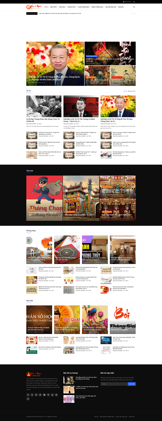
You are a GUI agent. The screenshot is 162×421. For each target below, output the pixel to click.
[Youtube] (44, 394)
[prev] (132, 13)
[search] (134, 6)
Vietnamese (127, 1)
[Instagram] (36, 394)
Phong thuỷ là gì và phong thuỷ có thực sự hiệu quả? (124, 268)
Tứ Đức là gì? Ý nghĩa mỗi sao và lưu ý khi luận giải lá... (49, 143)
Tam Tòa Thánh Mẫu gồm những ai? (116, 215)
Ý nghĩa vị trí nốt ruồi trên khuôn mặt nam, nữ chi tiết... (87, 387)
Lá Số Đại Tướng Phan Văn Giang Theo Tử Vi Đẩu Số (43, 120)
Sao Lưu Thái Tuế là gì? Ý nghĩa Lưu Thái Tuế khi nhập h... (86, 133)
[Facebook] (28, 394)
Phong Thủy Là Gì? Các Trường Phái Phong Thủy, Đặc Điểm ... (123, 287)
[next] (134, 13)
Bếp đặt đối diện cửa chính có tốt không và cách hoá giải (121, 259)
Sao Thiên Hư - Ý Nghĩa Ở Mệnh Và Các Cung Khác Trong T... (123, 81)
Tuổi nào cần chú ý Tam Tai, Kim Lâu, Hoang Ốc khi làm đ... (39, 259)
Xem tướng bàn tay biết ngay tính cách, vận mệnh (86, 396)
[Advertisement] (81, 27)
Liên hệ (96, 416)
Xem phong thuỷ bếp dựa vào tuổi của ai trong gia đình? (86, 268)
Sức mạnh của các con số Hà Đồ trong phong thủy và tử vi (86, 287)
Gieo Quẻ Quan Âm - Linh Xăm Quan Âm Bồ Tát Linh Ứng (66, 329)
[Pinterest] (48, 394)
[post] (55, 64)
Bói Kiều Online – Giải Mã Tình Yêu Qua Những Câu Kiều (94, 329)
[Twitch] (56, 394)
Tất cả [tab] (125, 91)
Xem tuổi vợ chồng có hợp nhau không (50, 347)
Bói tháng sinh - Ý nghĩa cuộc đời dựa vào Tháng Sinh (121, 329)
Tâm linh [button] (62, 7)
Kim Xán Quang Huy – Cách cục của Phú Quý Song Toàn (124, 152)
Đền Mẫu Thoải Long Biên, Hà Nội (78, 215)
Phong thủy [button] (71, 7)
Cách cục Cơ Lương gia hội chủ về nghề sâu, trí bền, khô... (124, 143)
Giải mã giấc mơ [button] (110, 7)
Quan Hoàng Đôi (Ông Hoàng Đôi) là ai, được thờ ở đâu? (97, 81)
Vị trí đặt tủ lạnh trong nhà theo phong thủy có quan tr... (94, 259)
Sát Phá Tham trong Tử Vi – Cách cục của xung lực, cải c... (86, 152)
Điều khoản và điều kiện (107, 416)
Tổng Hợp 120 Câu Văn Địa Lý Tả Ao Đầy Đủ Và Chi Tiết (50, 277)
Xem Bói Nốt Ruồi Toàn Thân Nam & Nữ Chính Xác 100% (87, 338)
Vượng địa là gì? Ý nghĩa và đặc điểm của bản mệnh (86, 143)
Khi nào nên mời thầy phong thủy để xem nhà (65, 259)
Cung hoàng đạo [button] (83, 7)
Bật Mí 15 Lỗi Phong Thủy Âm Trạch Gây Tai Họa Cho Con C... (50, 287)
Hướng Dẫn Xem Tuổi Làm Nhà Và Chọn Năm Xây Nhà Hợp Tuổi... (87, 347)
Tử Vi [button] (46, 7)
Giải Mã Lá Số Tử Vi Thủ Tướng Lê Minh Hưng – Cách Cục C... (79, 120)
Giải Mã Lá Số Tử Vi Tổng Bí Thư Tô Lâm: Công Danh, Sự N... (117, 120)
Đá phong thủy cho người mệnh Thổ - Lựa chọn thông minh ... (86, 277)
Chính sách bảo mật (121, 416)
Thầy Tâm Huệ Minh (34, 82)
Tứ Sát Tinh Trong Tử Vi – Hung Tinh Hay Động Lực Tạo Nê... (49, 133)
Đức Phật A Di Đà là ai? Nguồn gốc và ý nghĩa (51, 13)
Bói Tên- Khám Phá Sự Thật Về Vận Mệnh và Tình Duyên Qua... (48, 338)
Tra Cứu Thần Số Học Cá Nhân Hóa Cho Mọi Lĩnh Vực (38, 329)
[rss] (28, 399)
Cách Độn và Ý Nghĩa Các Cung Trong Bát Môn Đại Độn (123, 347)
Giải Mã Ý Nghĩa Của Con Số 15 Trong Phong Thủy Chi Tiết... (123, 277)
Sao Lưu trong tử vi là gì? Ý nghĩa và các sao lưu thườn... (124, 133)
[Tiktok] (40, 394)
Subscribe (132, 384)
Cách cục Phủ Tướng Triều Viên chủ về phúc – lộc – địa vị (50, 152)
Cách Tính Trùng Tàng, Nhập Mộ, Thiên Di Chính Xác (124, 338)
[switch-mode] (134, 1)
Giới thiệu (131, 416)
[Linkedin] (52, 394)
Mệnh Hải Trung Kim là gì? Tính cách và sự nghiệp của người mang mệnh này (110, 60)
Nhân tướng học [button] (97, 7)
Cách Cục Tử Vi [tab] (131, 91)
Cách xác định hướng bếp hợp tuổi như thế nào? (50, 268)
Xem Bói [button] (120, 7)
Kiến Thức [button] (53, 7)
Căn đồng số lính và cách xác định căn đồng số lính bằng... (86, 378)
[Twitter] (32, 394)
